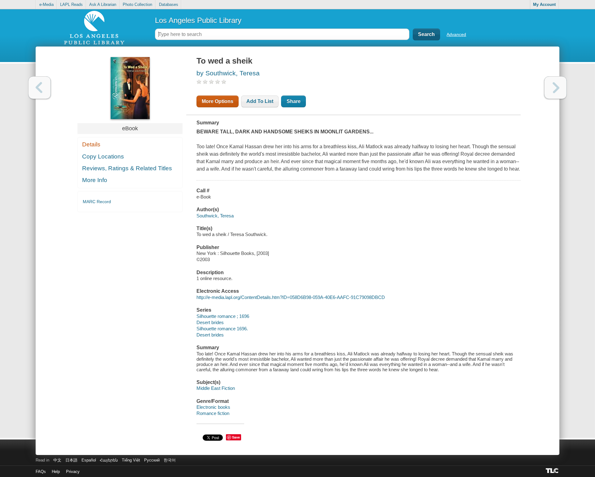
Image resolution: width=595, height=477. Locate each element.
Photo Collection (137, 4)
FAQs (41, 471)
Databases (168, 4)
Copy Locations (103, 156)
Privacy (73, 471)
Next (555, 87)
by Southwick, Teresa (228, 73)
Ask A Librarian (102, 4)
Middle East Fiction (215, 388)
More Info (94, 180)
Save (236, 437)
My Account (544, 4)
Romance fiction (212, 413)
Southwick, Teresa (215, 215)
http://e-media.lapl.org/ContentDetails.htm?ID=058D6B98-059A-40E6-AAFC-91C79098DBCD (290, 297)
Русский (152, 460)
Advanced (456, 34)
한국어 (170, 460)
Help (56, 471)
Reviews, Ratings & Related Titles (127, 168)
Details (91, 144)
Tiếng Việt (131, 460)
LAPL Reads (71, 4)
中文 (57, 460)
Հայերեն (109, 460)
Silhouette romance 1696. (222, 328)
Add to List (259, 101)
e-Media (46, 4)
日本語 (71, 460)
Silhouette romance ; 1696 (222, 316)
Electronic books (213, 407)
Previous (39, 87)
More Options (217, 101)
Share (294, 101)
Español (89, 460)
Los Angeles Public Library (198, 20)
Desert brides (210, 322)
